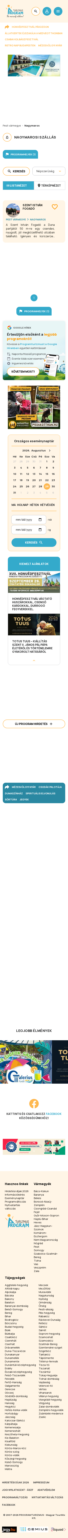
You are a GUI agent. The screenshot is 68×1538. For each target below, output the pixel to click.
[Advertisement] (34, 265)
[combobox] (36, 171)
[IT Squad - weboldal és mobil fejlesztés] (58, 1529)
